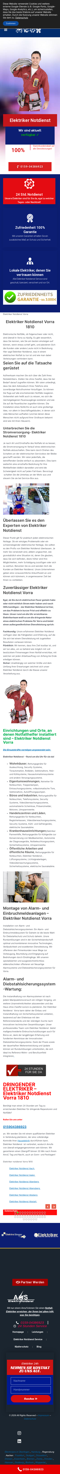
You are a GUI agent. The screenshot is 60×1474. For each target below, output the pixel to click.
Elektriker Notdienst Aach (22, 1168)
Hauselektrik (24, 1140)
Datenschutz (30, 1418)
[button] (5, 29)
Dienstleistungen (25, 1211)
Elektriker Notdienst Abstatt (23, 1201)
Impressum (43, 1415)
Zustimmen (11, 23)
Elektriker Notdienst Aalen (22, 1175)
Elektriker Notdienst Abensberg (24, 1188)
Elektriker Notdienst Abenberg (24, 1181)
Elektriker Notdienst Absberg (23, 1195)
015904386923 (14, 1127)
